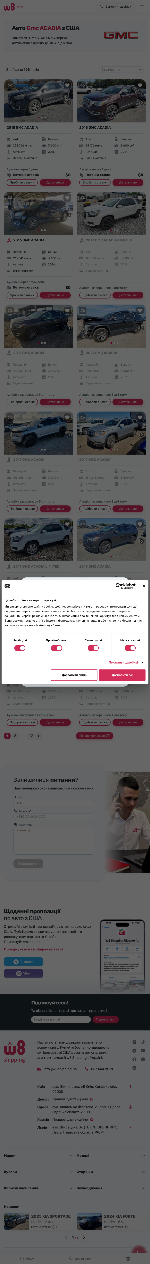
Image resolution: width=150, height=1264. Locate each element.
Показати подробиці (123, 662)
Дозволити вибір (74, 675)
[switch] (56, 648)
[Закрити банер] (144, 586)
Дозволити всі (122, 675)
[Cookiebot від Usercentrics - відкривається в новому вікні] (118, 586)
